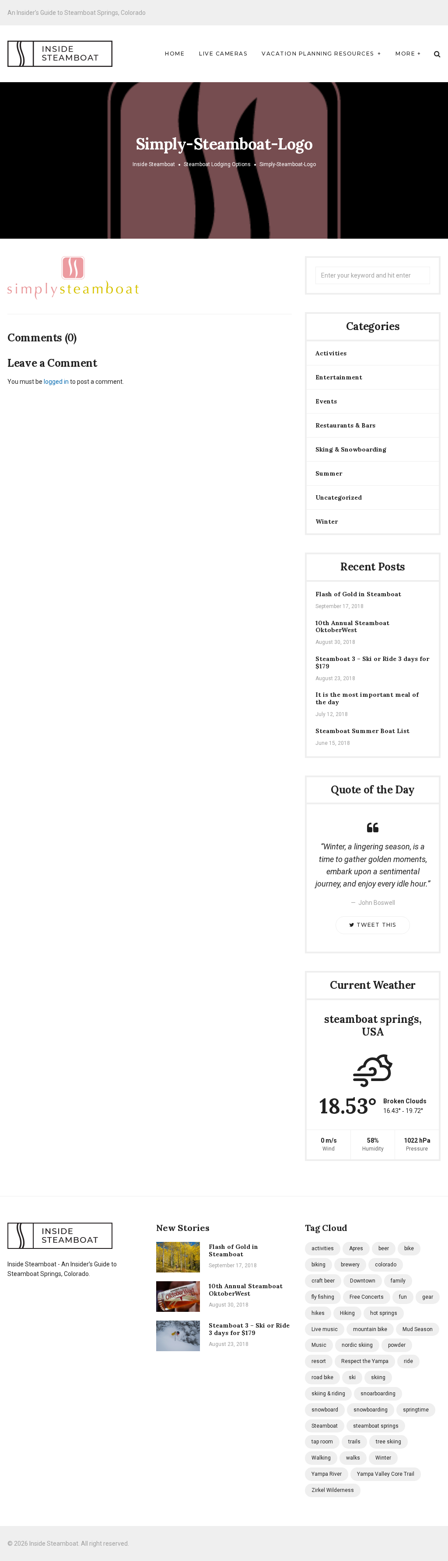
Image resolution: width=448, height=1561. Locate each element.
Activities (330, 353)
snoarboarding (378, 1394)
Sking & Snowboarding (350, 449)
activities (323, 1248)
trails (354, 1442)
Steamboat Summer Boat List (362, 731)
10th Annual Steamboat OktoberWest (352, 626)
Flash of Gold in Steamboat (358, 594)
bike (409, 1248)
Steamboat (325, 1426)
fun (403, 1297)
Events (326, 401)
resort (319, 1361)
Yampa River (327, 1474)
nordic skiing (357, 1345)
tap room (322, 1442)
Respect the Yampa (364, 1361)
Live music (325, 1329)
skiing (378, 1377)
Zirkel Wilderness (333, 1490)
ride (408, 1361)
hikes (318, 1313)
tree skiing (388, 1442)
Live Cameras (223, 53)
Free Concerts (367, 1297)
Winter (326, 521)
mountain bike (370, 1329)
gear (427, 1297)
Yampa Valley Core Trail (385, 1474)
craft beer (323, 1281)
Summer (328, 473)
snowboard (325, 1410)
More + (408, 53)
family (398, 1281)
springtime (416, 1410)
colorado (385, 1265)
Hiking (347, 1313)
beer (383, 1248)
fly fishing (323, 1297)
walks (353, 1458)
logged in (56, 381)
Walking (321, 1458)
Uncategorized (338, 497)
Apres (356, 1248)
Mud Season (417, 1329)
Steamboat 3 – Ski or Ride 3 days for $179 (372, 662)
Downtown (362, 1281)
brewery (350, 1265)
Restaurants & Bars (345, 425)
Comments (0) (42, 338)
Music (319, 1345)
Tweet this (375, 924)
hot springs (383, 1313)
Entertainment (338, 377)
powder (397, 1345)
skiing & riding (328, 1394)
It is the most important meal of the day (367, 698)
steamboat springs (376, 1426)
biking (319, 1265)
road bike (322, 1377)
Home (175, 53)
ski (352, 1377)
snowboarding (371, 1410)
